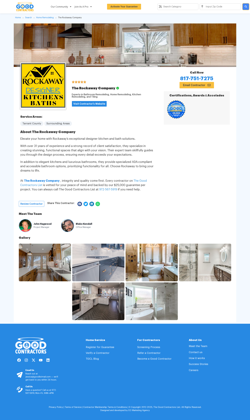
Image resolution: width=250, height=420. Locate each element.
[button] (61, 203)
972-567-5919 (108, 189)
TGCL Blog (92, 358)
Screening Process (149, 347)
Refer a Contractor (149, 353)
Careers (193, 370)
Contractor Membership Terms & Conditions (105, 407)
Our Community (59, 6)
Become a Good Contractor (154, 358)
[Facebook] (19, 360)
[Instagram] (26, 360)
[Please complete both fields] (245, 6)
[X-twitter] (33, 360)
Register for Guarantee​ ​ (100, 347)
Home (18, 18)
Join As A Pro (81, 6)
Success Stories (198, 364)
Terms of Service (73, 407)
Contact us (195, 352)
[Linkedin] (48, 360)
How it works (197, 358)
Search (28, 18)
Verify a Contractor (97, 353)
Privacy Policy (56, 407)
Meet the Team (198, 346)
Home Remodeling (45, 18)
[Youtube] (40, 360)
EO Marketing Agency (139, 410)
